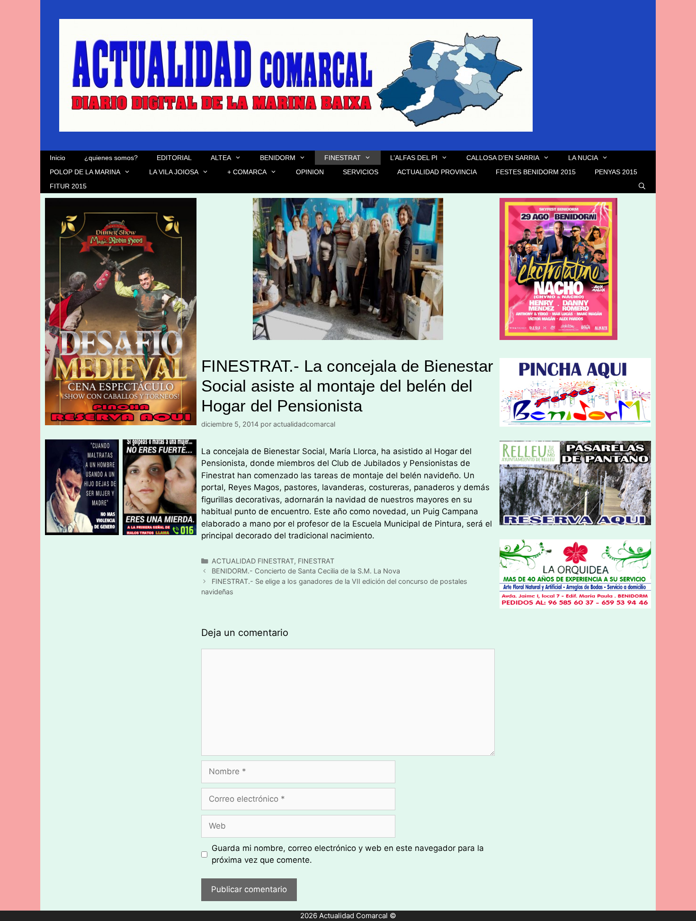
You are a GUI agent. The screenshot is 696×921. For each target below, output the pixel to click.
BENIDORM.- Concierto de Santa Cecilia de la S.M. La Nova (306, 571)
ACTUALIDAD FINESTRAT (253, 561)
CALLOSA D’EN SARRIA (502, 157)
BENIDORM (277, 157)
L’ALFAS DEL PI (413, 157)
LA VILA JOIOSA (173, 172)
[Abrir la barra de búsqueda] (642, 186)
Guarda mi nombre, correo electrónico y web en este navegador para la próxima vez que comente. (348, 854)
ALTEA (221, 157)
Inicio (57, 157)
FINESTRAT (342, 157)
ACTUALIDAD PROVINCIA (437, 172)
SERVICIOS (360, 172)
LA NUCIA (583, 157)
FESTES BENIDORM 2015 (536, 172)
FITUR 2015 (68, 186)
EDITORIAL (174, 157)
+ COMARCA (247, 172)
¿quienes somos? (111, 157)
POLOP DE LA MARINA (85, 172)
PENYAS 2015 (616, 172)
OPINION (310, 172)
